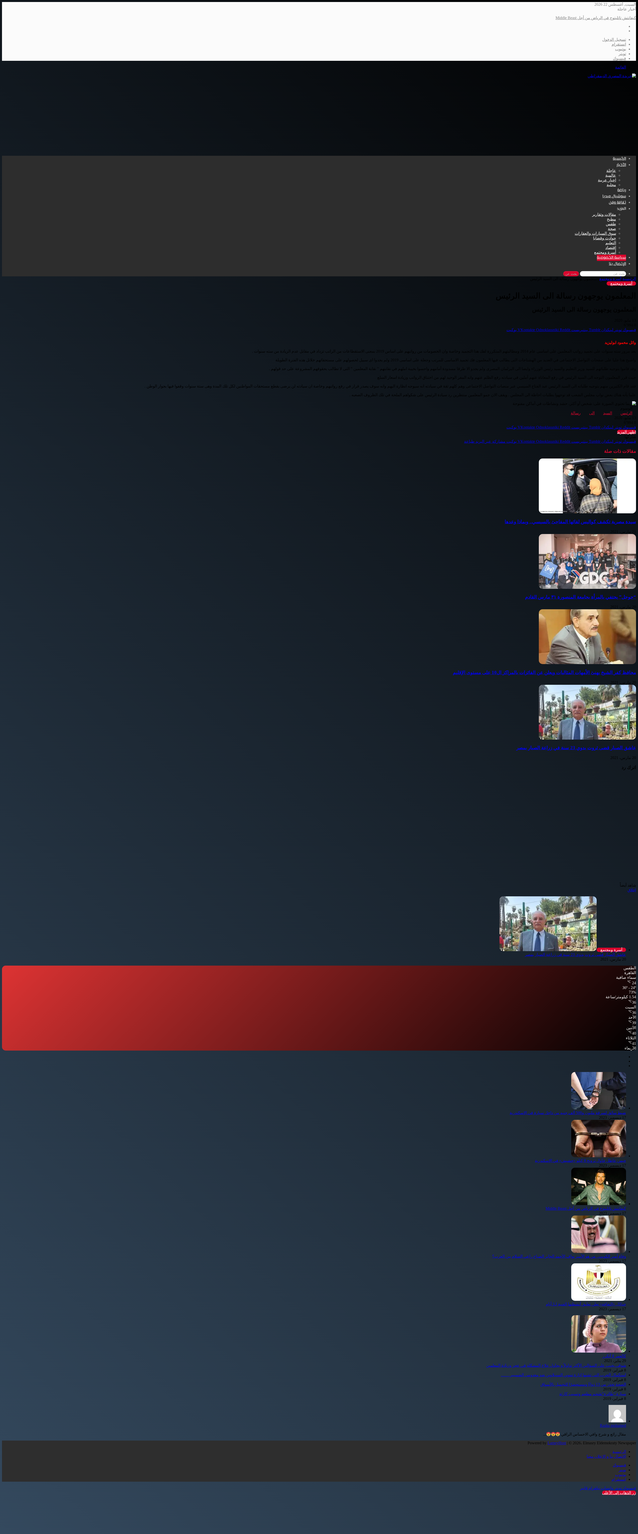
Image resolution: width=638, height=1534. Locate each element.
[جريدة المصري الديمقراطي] (612, 76)
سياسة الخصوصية (611, 258)
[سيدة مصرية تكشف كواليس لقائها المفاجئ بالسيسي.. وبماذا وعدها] (587, 512)
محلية (611, 185)
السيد (607, 413)
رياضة (621, 190)
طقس (611, 224)
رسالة (576, 413)
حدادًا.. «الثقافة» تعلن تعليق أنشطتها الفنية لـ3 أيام (586, 1304)
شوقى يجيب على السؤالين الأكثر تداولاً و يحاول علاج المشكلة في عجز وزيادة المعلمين (556, 1365)
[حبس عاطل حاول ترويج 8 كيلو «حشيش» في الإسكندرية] (598, 1156)
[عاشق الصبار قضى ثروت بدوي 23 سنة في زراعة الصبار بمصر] (587, 738)
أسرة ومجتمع (605, 252)
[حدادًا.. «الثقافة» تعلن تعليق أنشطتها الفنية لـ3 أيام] (598, 1299)
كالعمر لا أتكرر (614, 1356)
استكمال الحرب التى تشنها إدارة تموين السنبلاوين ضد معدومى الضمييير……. (563, 1375)
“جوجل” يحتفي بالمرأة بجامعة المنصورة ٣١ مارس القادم (580, 597)
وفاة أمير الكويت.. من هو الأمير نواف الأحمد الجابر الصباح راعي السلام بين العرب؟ (569, 18)
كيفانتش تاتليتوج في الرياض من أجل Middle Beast (586, 1208)
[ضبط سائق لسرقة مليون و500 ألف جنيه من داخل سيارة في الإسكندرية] (598, 1108)
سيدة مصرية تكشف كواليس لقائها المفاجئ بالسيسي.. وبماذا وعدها (570, 521)
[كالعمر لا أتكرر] (598, 1351)
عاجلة (611, 170)
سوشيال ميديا (614, 196)
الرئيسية (619, 159)
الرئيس (626, 413)
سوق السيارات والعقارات (595, 233)
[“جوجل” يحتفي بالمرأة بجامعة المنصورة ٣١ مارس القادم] (587, 587)
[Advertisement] (319, 117)
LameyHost (557, 1443)
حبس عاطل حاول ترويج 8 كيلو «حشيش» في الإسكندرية (580, 1160)
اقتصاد (610, 247)
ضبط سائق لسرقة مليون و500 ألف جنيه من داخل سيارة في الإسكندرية (568, 1113)
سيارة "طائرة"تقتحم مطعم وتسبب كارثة (592, 1394)
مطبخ (611, 219)
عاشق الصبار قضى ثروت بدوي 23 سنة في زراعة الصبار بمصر (576, 747)
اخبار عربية (607, 180)
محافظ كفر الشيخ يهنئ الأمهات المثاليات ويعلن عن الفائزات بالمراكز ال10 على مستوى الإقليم (544, 672)
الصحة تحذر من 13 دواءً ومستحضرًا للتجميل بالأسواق (583, 1384)
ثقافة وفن (617, 203)
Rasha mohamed (613, 1425)
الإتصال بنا (617, 264)
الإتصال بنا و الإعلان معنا (606, 1456)
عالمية (610, 175)
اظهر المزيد (626, 432)
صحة (612, 229)
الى (592, 413)
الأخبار (621, 165)
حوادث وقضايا (604, 238)
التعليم (610, 243)
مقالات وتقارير (604, 214)
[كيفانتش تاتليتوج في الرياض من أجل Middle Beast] (598, 1204)
